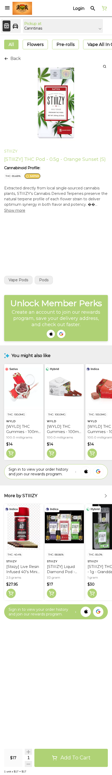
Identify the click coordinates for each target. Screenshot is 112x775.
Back (15, 58)
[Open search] (92, 8)
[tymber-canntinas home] (22, 8)
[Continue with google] (61, 334)
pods (43, 280)
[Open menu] (7, 8)
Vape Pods (18, 280)
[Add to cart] (11, 453)
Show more (14, 210)
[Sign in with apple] (85, 472)
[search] (104, 66)
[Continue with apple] (51, 334)
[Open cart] (103, 8)
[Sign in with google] (98, 472)
